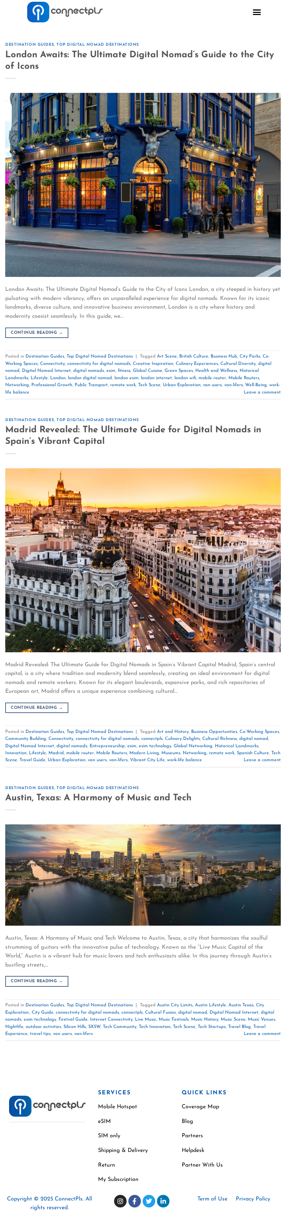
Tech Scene (149, 385)
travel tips (40, 1033)
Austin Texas (241, 1005)
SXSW (94, 1026)
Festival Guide (73, 1019)
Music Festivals (174, 1019)
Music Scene (233, 1019)
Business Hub (224, 356)
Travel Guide (32, 760)
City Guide (42, 1012)
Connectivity (52, 363)
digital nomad (253, 738)
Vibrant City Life (147, 760)
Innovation (16, 753)
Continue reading (37, 333)
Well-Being (256, 385)
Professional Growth (51, 385)
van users (212, 385)
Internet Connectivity (111, 1019)
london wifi (185, 378)
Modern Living (144, 753)
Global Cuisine (147, 370)
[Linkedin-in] (163, 1201)
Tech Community (119, 1026)
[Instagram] (120, 1201)
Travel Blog (239, 1026)
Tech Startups (212, 1026)
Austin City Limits (175, 1005)
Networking (17, 385)
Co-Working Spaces (259, 731)
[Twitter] (149, 1201)
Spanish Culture (253, 753)
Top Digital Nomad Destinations (98, 45)
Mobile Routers (243, 378)
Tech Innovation (155, 1026)
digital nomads (88, 370)
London (58, 378)
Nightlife (14, 1026)
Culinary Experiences (197, 363)
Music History (204, 1019)
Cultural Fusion (160, 1012)
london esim (126, 378)
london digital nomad (90, 378)
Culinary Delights (182, 738)
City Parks (250, 356)
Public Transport (91, 385)
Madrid (56, 753)
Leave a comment (262, 392)
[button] (257, 12)
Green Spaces (179, 370)
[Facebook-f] (134, 1201)
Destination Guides (29, 45)
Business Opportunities (214, 731)
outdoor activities (43, 1026)
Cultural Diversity (238, 363)
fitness (124, 370)
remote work (123, 385)
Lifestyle (39, 378)
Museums (170, 753)
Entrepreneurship (107, 746)
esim (110, 370)
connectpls (152, 738)
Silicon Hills (74, 1026)
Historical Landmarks (236, 746)
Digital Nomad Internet (46, 370)
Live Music (145, 1019)
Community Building (25, 738)
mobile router (212, 378)
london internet (156, 378)
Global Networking (193, 746)
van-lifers (233, 385)
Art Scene (167, 356)
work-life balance (184, 760)
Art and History (173, 731)
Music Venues (261, 1019)
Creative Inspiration (153, 363)
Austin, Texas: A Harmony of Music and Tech (98, 798)
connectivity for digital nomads (98, 363)
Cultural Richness (219, 738)
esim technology (155, 746)
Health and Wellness (216, 370)
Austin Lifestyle (210, 1005)
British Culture (193, 356)
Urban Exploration (182, 385)
